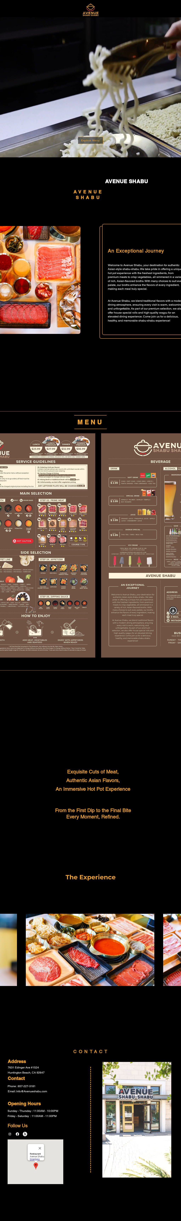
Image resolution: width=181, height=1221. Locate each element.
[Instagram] (10, 1134)
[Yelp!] (25, 1134)
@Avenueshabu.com (34, 1091)
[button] (173, 610)
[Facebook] (17, 1134)
